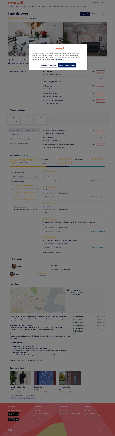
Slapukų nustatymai (48, 65)
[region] (58, 57)
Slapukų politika (57, 59)
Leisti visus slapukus (67, 65)
